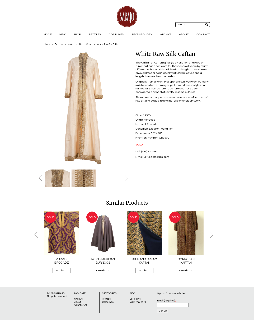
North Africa (85, 44)
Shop (77, 34)
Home (48, 34)
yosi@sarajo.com (158, 157)
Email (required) (166, 300)
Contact (203, 34)
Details (61, 270)
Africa (71, 44)
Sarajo (59, 293)
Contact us (80, 305)
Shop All (78, 299)
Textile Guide (140, 34)
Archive (165, 34)
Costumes (116, 34)
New (62, 34)
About (184, 34)
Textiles (95, 34)
